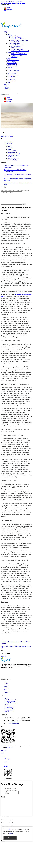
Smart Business (11, 76)
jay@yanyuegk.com (6, 3)
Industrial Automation (13, 70)
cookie (9, 829)
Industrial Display (12, 63)
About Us (6, 87)
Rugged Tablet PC (12, 64)
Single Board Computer (13, 36)
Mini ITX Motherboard (13, 52)
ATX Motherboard (16, 46)
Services (6, 84)
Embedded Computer (13, 60)
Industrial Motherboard (13, 43)
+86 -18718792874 (6, 1)
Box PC (9, 34)
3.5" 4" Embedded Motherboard (19, 40)
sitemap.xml (9, 747)
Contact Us (7, 88)
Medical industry (11, 73)
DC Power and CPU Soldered (19, 54)
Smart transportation (12, 72)
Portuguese (9, 9)
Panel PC (9, 58)
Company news (11, 81)
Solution (6, 69)
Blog (8, 82)
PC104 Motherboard (16, 37)
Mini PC (9, 149)
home (5, 31)
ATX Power (14, 57)
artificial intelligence (12, 75)
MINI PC (10, 67)
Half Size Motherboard (17, 42)
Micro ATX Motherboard (17, 45)
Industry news (11, 79)
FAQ (5, 85)
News (5, 78)
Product (6, 33)
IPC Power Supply (12, 66)
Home (2, 136)
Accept (10, 837)
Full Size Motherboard (17, 48)
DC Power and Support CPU (18, 55)
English (8, 7)
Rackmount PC (11, 61)
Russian (8, 10)
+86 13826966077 (17, 1)
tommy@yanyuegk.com (18, 3)
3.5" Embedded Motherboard (18, 39)
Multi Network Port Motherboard (20, 51)
